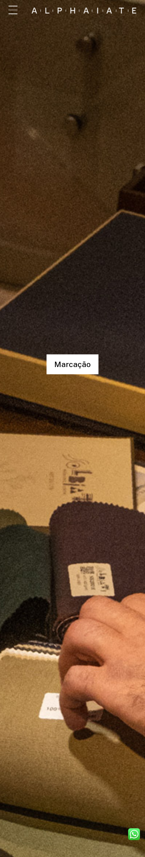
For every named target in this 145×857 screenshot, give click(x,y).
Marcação (72, 364)
